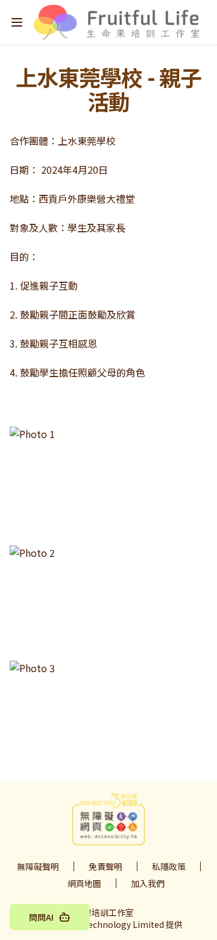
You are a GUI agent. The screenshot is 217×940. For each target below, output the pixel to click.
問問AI (41, 917)
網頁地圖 (84, 883)
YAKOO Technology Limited (109, 924)
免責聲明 (105, 866)
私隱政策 (169, 866)
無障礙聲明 (38, 866)
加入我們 (148, 883)
